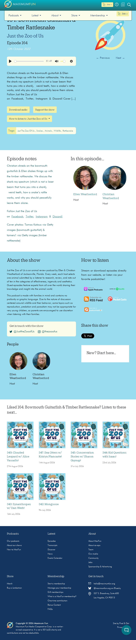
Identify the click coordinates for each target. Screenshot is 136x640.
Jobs (90, 562)
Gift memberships (55, 592)
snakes (39, 131)
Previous (103, 58)
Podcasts (13, 15)
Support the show (45, 109)
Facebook (17, 216)
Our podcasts (13, 541)
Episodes (52, 541)
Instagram (42, 216)
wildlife (57, 131)
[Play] (10, 61)
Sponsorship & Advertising (100, 567)
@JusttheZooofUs (24, 331)
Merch (9, 584)
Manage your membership (59, 588)
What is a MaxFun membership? (62, 596)
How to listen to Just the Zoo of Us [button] (28, 118)
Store (74, 15)
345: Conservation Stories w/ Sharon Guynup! (82, 456)
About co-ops (94, 545)
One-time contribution (57, 601)
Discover (51, 550)
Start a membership (56, 584)
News (50, 554)
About (54, 15)
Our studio (93, 554)
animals (48, 131)
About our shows (14, 545)
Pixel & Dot (124, 623)
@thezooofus (49, 331)
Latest (35, 15)
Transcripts (52, 545)
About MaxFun (94, 541)
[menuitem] (15, 15)
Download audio (18, 109)
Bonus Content (54, 605)
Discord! (58, 216)
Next (120, 58)
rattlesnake (68, 131)
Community (93, 558)
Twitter (29, 216)
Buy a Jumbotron (14, 588)
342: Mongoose (49, 504)
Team (90, 550)
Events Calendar (55, 558)
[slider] (29, 61)
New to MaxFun (14, 550)
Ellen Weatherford (85, 194)
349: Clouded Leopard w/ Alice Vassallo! (18, 456)
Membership (97, 15)
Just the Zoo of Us (25, 36)
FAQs (50, 609)
